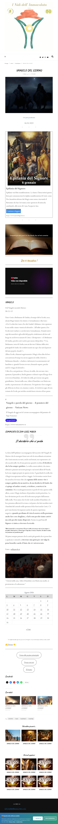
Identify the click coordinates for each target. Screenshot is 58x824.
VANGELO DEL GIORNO (10, 707)
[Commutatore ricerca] (52, 57)
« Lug (28, 629)
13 (28, 609)
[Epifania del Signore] (29, 174)
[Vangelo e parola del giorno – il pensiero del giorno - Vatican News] (29, 412)
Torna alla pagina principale (29, 655)
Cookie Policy (19, 821)
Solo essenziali (50, 818)
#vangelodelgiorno (23, 718)
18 (14, 613)
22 (41, 613)
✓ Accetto (38, 818)
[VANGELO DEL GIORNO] (12, 700)
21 (34, 613)
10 (7, 609)
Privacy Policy (12, 821)
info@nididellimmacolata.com (15, 809)
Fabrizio (25, 74)
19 (21, 613)
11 (14, 609)
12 (21, 609)
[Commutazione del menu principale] (5, 57)
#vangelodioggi (31, 718)
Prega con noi (29, 662)
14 (34, 609)
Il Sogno (29, 669)
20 (28, 613)
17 (7, 613)
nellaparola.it (15, 549)
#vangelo (16, 718)
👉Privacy (9, 644)
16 (48, 609)
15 (41, 609)
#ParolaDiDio (10, 718)
